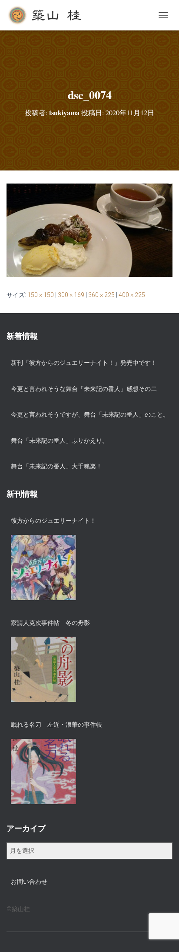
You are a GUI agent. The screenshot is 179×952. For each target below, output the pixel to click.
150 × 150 (40, 294)
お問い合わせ (29, 881)
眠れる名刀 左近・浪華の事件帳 (56, 724)
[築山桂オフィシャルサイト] (49, 15)
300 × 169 (71, 294)
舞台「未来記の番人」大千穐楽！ (56, 466)
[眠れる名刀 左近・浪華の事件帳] (43, 771)
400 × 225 (132, 294)
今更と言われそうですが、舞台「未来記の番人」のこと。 (90, 414)
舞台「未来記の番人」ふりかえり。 (59, 440)
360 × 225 (101, 294)
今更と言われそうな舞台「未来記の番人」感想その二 (84, 388)
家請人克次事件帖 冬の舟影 (50, 622)
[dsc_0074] (89, 229)
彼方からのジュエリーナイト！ (53, 520)
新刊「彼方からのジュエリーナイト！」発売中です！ (84, 362)
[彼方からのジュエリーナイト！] (43, 567)
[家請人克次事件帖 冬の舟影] (43, 669)
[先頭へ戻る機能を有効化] (162, 934)
